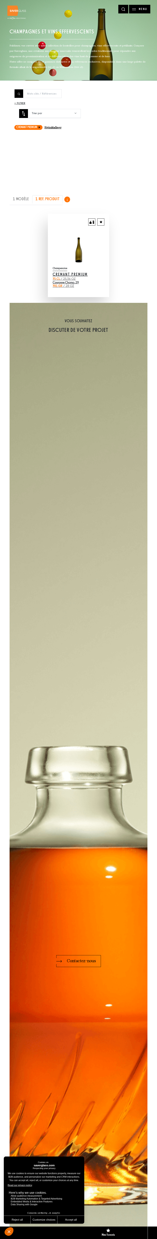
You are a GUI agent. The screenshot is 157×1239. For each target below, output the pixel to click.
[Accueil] (17, 12)
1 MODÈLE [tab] (21, 199)
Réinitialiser (52, 127)
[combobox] (54, 113)
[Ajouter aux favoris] (100, 222)
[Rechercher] (123, 9)
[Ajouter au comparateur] (91, 222)
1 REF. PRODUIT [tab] (47, 199)
